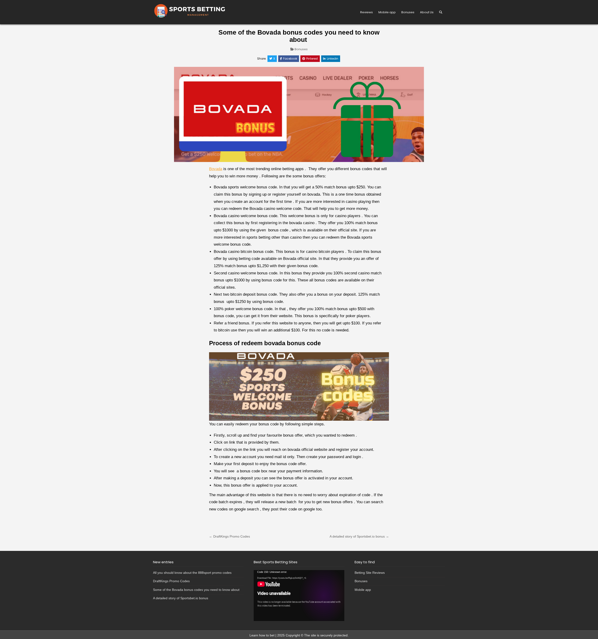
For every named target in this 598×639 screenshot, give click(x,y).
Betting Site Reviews (370, 572)
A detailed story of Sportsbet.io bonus (180, 598)
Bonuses (407, 12)
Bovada (215, 169)
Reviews (366, 12)
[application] (299, 595)
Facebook (290, 59)
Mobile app (387, 12)
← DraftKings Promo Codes (229, 536)
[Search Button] (440, 12)
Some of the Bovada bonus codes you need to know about (196, 590)
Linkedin (332, 59)
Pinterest (312, 59)
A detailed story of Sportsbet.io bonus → (359, 536)
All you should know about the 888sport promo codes (192, 572)
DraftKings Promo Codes (171, 581)
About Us (427, 12)
